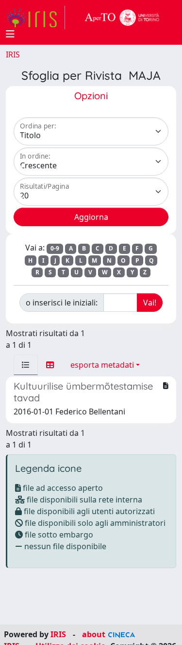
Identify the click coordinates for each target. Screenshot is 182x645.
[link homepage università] (122, 17)
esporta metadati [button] (102, 364)
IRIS (13, 54)
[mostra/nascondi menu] (10, 34)
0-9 (54, 248)
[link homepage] (35, 17)
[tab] (26, 365)
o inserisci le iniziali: (62, 302)
